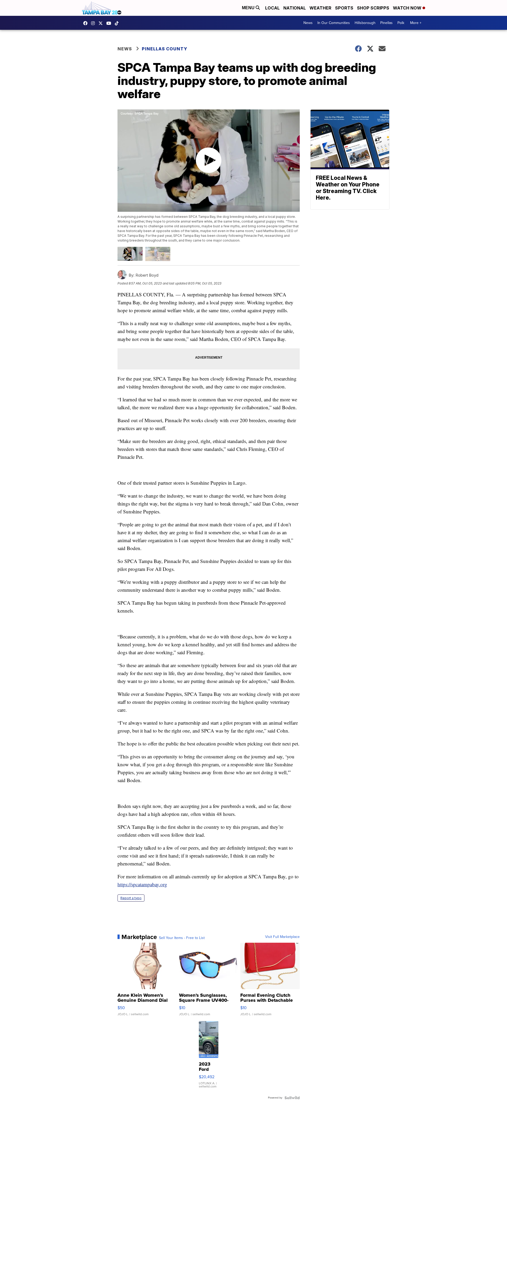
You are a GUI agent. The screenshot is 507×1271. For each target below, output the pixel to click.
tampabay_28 (94, 23)
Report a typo (131, 898)
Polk (400, 23)
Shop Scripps (373, 8)
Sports (344, 8)
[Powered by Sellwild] (292, 1098)
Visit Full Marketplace (282, 937)
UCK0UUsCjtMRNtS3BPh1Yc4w (110, 23)
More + (415, 23)
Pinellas (386, 23)
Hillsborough (365, 23)
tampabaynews (86, 23)
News (308, 23)
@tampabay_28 (118, 23)
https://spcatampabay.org (142, 884)
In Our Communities (333, 23)
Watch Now (407, 8)
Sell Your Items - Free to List (182, 938)
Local (272, 8)
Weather (320, 8)
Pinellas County (164, 48)
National (294, 8)
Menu (249, 8)
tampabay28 (101, 23)
